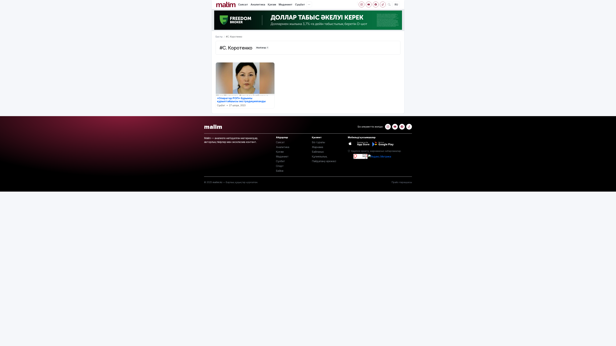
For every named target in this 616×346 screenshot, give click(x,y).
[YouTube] (369, 4)
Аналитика (258, 4)
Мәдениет (285, 4)
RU (396, 4)
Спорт (280, 166)
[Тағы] (309, 4)
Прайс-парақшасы (402, 182)
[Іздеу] (389, 4)
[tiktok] (383, 4)
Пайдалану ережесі (324, 161)
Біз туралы (318, 142)
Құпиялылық (319, 156)
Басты (219, 36)
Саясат (243, 4)
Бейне (279, 170)
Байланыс (318, 151)
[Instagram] (361, 4)
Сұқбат (300, 4)
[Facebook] (376, 4)
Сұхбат (280, 161)
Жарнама (317, 147)
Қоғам (272, 4)
